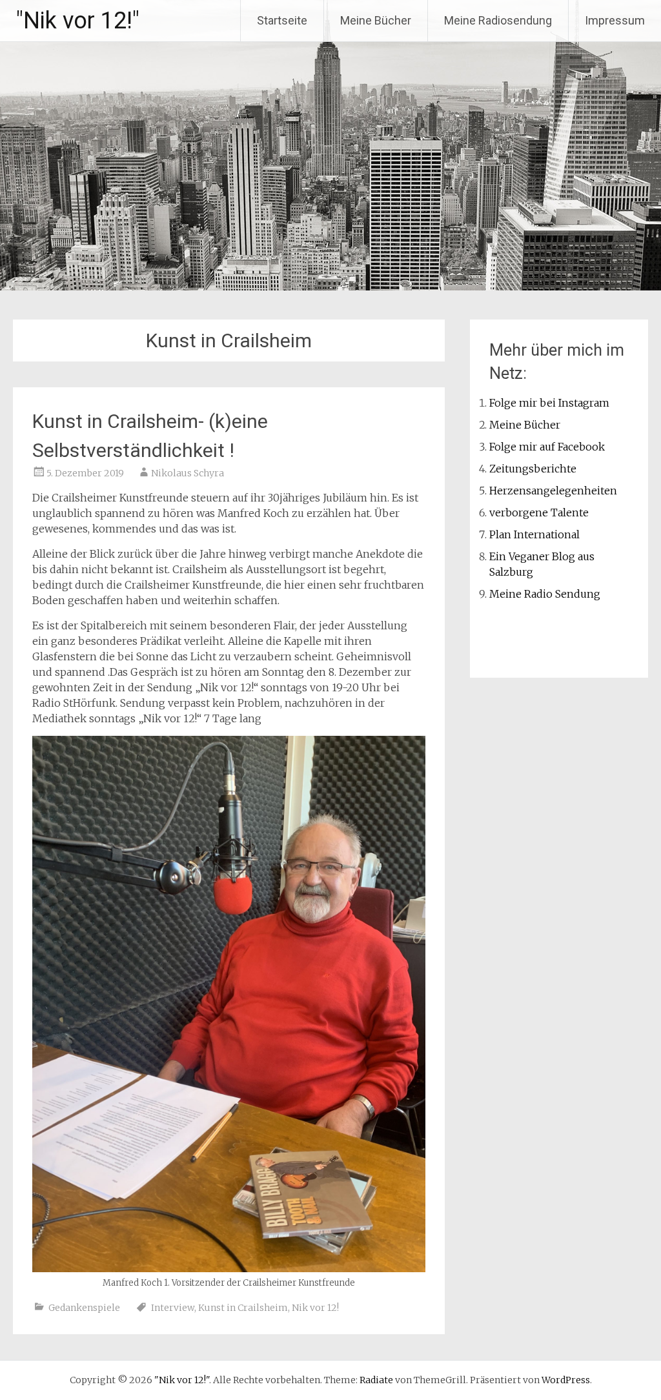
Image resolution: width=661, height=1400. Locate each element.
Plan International (534, 534)
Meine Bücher (375, 20)
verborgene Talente (539, 512)
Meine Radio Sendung (544, 593)
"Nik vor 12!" (77, 20)
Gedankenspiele (84, 1308)
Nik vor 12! (315, 1308)
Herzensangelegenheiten (553, 490)
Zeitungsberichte (532, 468)
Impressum (615, 20)
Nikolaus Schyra (187, 473)
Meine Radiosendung (498, 20)
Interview (172, 1308)
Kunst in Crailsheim (243, 1308)
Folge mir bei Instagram (549, 402)
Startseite (282, 20)
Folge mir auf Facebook (547, 446)
